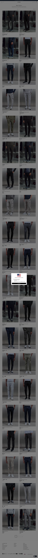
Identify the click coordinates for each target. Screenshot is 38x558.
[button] (25, 283)
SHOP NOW (19, 283)
